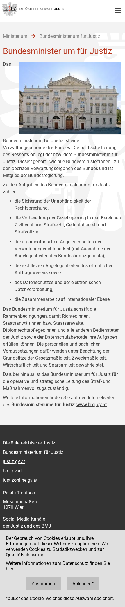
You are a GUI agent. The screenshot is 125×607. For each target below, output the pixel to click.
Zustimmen (43, 583)
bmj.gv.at (12, 471)
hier (9, 569)
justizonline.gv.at (20, 480)
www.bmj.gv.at (91, 404)
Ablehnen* (83, 583)
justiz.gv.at (14, 461)
